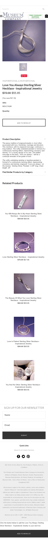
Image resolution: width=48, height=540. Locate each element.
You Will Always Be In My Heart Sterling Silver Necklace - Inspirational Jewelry (23, 215)
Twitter (23, 456)
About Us (13, 490)
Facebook (18, 456)
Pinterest (28, 456)
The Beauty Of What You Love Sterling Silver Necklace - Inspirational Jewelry (23, 299)
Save (25, 76)
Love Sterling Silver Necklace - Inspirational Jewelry (23, 257)
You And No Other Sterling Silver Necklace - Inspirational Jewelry (23, 386)
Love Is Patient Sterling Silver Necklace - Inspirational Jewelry (23, 342)
